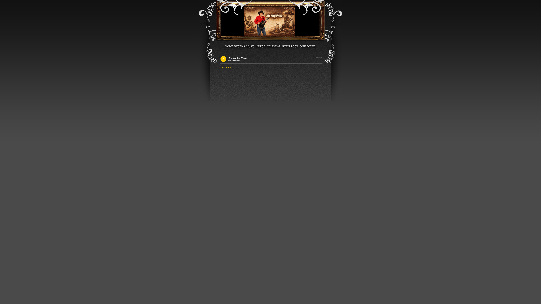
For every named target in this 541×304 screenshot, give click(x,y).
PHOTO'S (239, 46)
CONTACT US (308, 46)
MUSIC (250, 46)
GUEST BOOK (290, 46)
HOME (229, 46)
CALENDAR (274, 46)
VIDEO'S (261, 46)
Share (228, 67)
